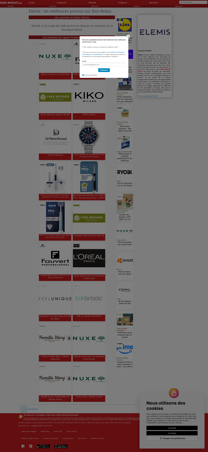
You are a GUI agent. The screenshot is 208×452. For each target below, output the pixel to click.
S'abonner (104, 70)
